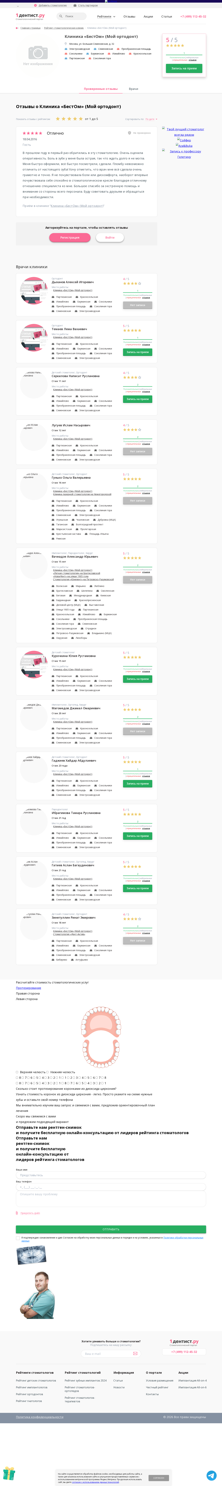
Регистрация (69, 237)
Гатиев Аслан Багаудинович (73, 865)
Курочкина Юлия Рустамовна (74, 656)
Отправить (111, 1229)
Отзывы (129, 16)
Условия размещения (159, 1380)
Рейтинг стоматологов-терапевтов (80, 1399)
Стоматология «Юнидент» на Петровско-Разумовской (83, 579)
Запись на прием (184, 68)
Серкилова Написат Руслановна (76, 376)
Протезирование (28, 988)
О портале (154, 1373)
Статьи (166, 16)
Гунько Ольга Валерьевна (71, 477)
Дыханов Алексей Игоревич (73, 282)
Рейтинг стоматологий (83, 1373)
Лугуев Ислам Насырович (71, 425)
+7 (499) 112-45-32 (193, 16)
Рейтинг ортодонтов (29, 1394)
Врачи (133, 89)
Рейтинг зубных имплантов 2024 (85, 1380)
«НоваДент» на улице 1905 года (70, 576)
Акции (148, 16)
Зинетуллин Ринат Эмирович (73, 917)
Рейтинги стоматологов (35, 1373)
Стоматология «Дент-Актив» (69, 934)
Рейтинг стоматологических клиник (64, 27)
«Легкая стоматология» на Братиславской (76, 573)
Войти (110, 237)
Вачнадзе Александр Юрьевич (75, 556)
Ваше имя (21, 1169)
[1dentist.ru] (30, 16)
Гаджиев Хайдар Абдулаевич (74, 760)
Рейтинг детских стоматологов (36, 1380)
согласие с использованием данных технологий (95, 1482)
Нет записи (137, 305)
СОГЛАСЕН (158, 1478)
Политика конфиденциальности (39, 1417)
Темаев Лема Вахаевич (69, 329)
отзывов (192, 60)
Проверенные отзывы (101, 89)
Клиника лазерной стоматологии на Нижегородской (82, 494)
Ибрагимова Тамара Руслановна (76, 813)
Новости (118, 1387)
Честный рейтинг (157, 1387)
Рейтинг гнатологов (29, 1401)
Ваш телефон (24, 1181)
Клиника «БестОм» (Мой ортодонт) (77, 206)
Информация (123, 1373)
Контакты (152, 1394)
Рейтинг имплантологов (31, 1387)
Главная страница (30, 27)
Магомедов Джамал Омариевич (76, 708)
